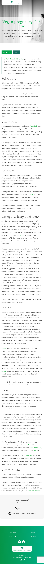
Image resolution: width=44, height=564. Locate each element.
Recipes (33, 532)
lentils (27, 445)
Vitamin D (33, 126)
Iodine (4, 348)
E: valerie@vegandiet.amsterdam (22, 557)
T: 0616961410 (22, 555)
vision (22, 235)
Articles (33, 537)
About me (13, 532)
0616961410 (23, 508)
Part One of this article (15, 59)
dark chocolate (35, 448)
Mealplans (13, 537)
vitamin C (28, 456)
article (30, 194)
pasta (36, 450)
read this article (34, 491)
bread (4, 371)
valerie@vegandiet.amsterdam (22, 513)
